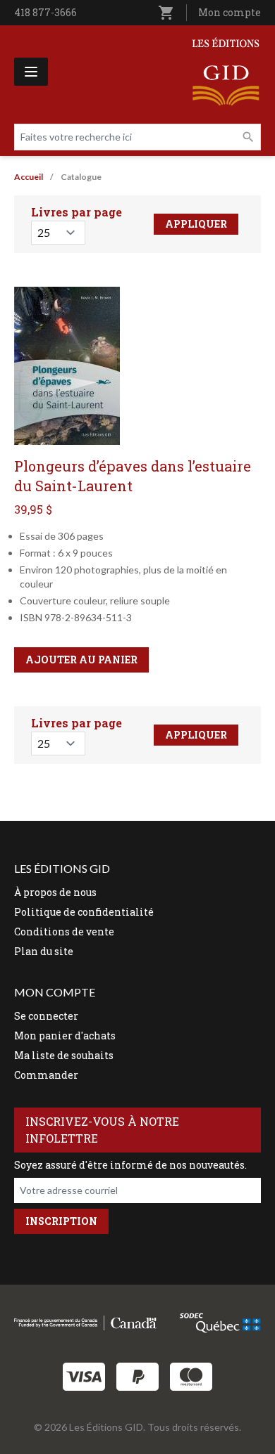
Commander (46, 1075)
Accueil (28, 176)
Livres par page (76, 212)
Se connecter (46, 1016)
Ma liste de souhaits (64, 1055)
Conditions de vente (64, 931)
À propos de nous (55, 892)
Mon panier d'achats (65, 1035)
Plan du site (43, 951)
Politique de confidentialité (84, 912)
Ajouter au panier (81, 659)
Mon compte (229, 12)
